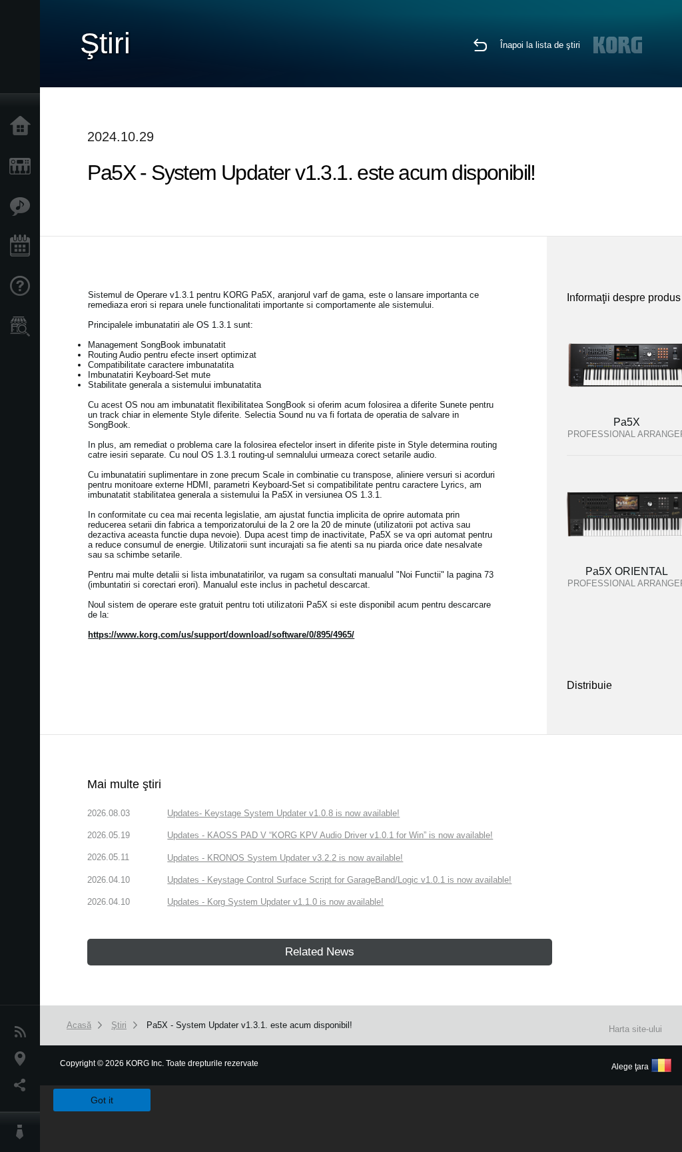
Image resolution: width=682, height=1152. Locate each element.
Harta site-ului (635, 1029)
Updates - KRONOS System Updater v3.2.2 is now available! (285, 858)
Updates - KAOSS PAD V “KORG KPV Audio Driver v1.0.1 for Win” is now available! (330, 835)
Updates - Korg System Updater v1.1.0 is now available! (275, 902)
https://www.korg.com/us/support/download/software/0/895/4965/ (221, 635)
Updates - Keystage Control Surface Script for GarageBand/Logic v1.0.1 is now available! (339, 880)
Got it (102, 1100)
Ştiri (23, 1032)
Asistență (23, 286)
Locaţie (23, 1058)
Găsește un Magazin (23, 326)
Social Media (23, 1085)
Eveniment (23, 247)
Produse (23, 167)
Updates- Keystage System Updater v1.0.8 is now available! (283, 813)
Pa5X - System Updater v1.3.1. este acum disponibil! (249, 1025)
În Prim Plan (23, 207)
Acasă (23, 127)
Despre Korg (23, 1132)
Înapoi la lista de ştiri (540, 45)
